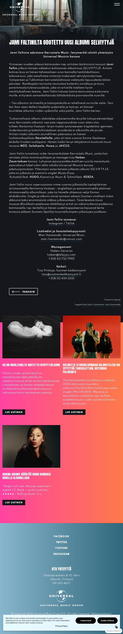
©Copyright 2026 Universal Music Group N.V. (38, 614)
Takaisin (30, 292)
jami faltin (87, 305)
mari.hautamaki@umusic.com (61, 239)
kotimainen (98, 305)
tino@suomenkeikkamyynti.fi (61, 274)
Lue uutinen (13, 412)
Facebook (61, 536)
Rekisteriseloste (101, 614)
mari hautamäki (113, 305)
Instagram (56, 223)
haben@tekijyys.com (61, 254)
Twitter (61, 542)
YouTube (61, 548)
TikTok (70, 223)
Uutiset (117, 300)
